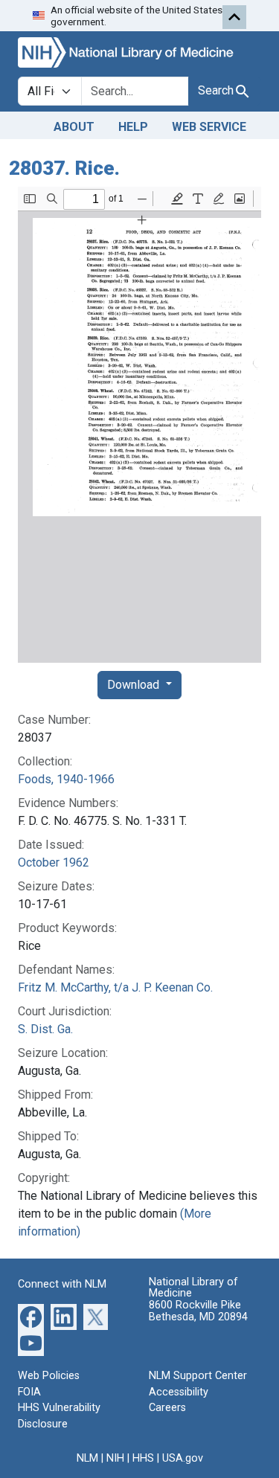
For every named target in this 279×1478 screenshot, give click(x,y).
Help (133, 127)
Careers (167, 1407)
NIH (115, 1458)
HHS (143, 1458)
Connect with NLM (62, 1284)
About (74, 127)
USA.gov (182, 1458)
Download (134, 685)
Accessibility (178, 1392)
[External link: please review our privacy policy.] (31, 1316)
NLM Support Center (198, 1375)
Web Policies (49, 1375)
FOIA (29, 1392)
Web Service (209, 127)
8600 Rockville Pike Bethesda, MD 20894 (198, 1311)
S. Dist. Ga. (45, 1029)
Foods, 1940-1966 (66, 779)
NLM (87, 1458)
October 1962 (53, 862)
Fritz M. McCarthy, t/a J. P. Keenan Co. (115, 987)
